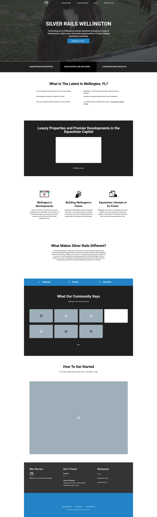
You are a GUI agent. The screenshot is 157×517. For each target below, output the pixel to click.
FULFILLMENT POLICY (90, 506)
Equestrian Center (102, 478)
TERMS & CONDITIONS (66, 506)
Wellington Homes (66, 3)
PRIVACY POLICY (78, 506)
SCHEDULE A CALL (109, 3)
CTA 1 (78, 345)
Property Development (82, 3)
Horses (95, 3)
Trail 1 (99, 474)
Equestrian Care (102, 482)
